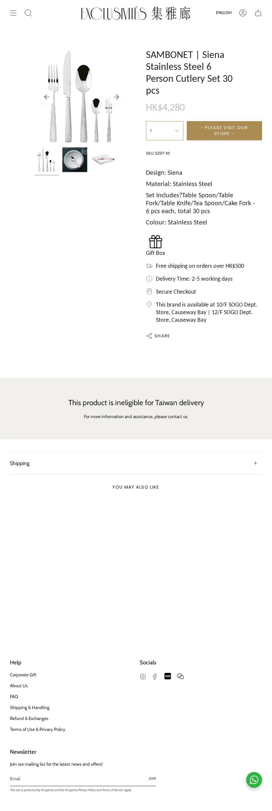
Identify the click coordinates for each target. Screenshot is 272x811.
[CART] (258, 13)
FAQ (14, 696)
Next (116, 97)
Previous (46, 97)
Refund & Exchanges (29, 718)
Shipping (20, 463)
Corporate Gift (23, 674)
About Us (19, 685)
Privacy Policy (87, 790)
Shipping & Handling (29, 707)
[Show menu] (13, 13)
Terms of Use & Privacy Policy (37, 729)
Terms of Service (112, 790)
